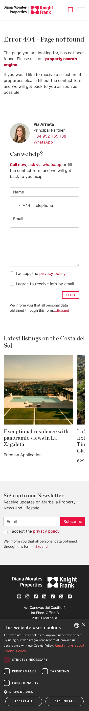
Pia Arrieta (44, 124)
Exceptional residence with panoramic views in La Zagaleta (36, 438)
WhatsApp (43, 142)
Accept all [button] (23, 701)
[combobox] (20, 205)
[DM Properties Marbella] (28, 10)
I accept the (41, 273)
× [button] (83, 625)
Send (70, 295)
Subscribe (73, 521)
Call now (18, 164)
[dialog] (44, 665)
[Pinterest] (69, 596)
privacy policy (52, 273)
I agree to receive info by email (45, 283)
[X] (61, 596)
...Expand (61, 310)
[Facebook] (36, 596)
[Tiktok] (53, 596)
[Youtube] (19, 596)
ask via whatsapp (44, 164)
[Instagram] (27, 596)
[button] (44, 692)
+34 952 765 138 (50, 136)
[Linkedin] (44, 596)
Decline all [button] (64, 701)
